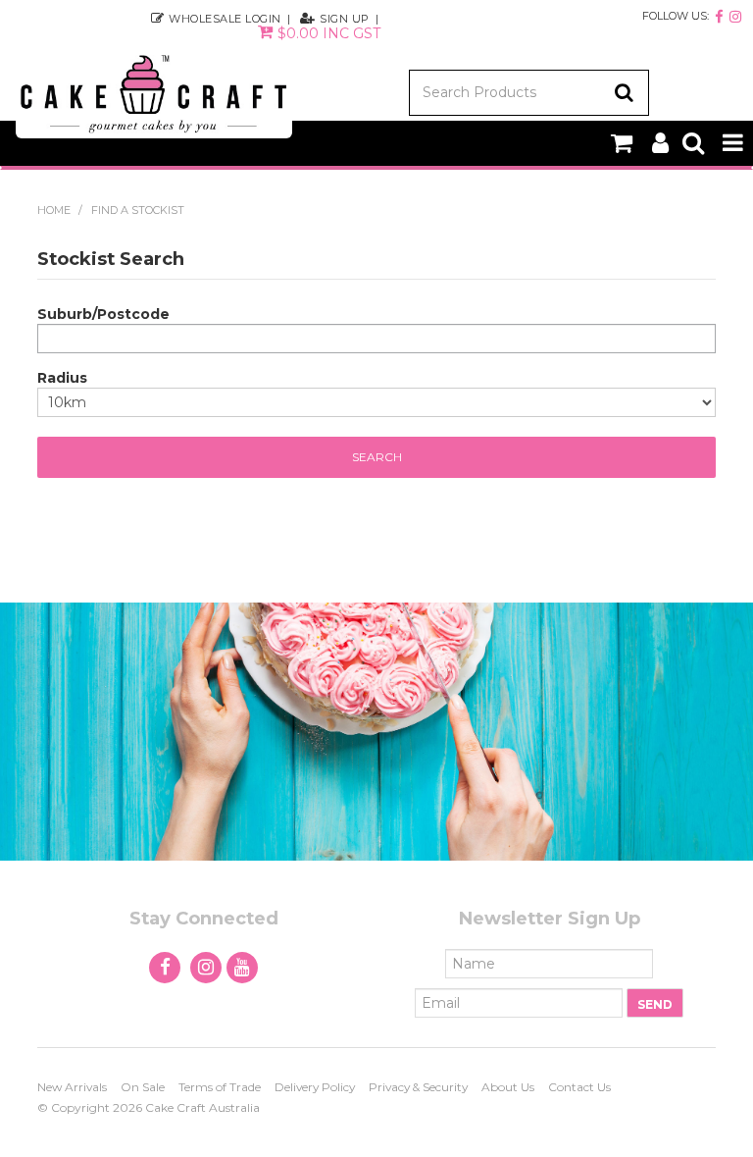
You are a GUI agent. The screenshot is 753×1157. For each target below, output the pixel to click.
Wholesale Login (225, 18)
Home (54, 210)
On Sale (143, 1086)
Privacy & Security (418, 1086)
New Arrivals (72, 1086)
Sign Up (345, 18)
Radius (62, 378)
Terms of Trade (219, 1086)
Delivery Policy (315, 1086)
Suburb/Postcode (103, 314)
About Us (507, 1086)
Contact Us (579, 1086)
